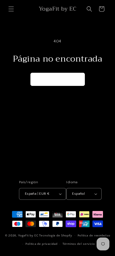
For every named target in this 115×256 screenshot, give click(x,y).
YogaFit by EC (28, 235)
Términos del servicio (79, 244)
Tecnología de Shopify (55, 235)
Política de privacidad (41, 244)
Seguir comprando (57, 79)
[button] (11, 9)
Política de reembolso (94, 235)
